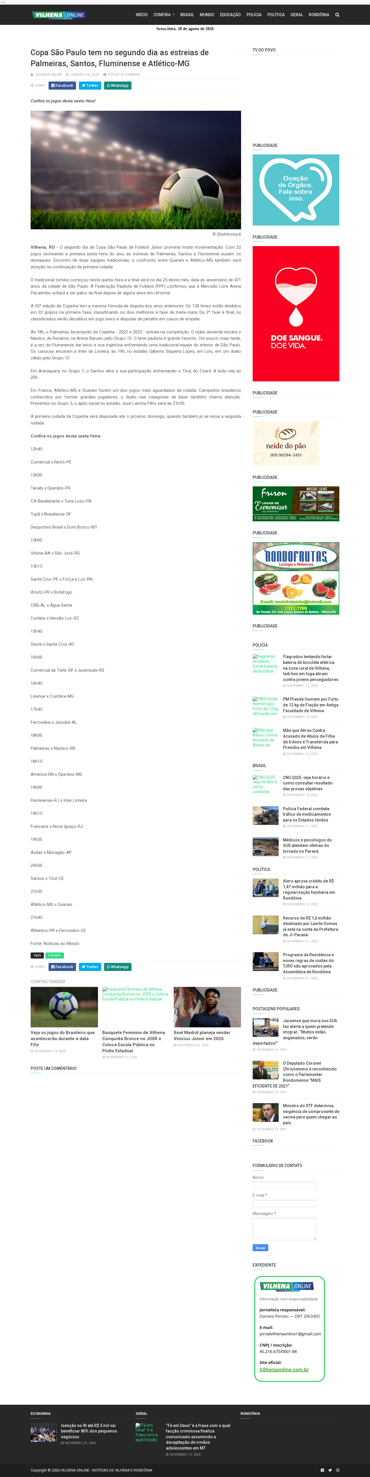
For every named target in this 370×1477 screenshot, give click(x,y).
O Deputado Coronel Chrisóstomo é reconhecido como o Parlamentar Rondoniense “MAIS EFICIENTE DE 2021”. (295, 1074)
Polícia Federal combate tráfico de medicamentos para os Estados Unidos (307, 814)
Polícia (254, 14)
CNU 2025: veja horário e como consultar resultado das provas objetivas (308, 783)
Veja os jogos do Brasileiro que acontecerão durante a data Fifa (63, 1038)
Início (142, 14)
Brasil (187, 14)
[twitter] (330, 1470)
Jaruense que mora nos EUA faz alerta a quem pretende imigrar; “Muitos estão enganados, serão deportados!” (295, 1032)
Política (276, 14)
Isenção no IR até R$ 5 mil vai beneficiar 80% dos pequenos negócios (89, 1431)
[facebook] (322, 1470)
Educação (230, 14)
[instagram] (337, 1470)
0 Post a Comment (124, 75)
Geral (297, 14)
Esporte (54, 955)
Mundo (207, 14)
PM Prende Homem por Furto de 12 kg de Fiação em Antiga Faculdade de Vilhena (310, 705)
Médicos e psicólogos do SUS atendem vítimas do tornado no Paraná (307, 846)
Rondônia (319, 14)
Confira (162, 14)
